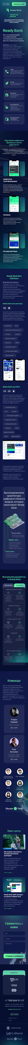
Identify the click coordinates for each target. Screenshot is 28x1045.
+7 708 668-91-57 (14, 1000)
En (4, 4)
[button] (19, 4)
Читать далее (8, 872)
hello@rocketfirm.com (14, 1009)
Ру (8, 4)
